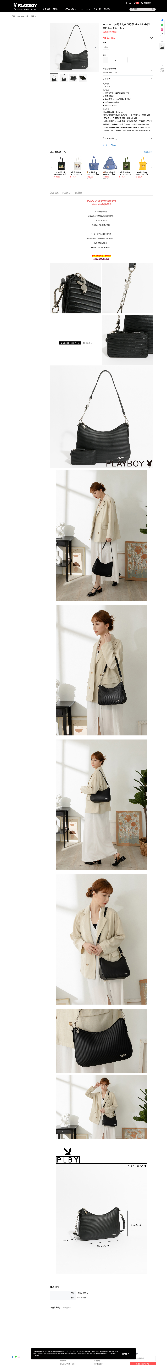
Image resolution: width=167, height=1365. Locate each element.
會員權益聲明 (98, 1364)
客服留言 (97, 1361)
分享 (107, 145)
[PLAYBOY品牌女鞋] (25, 6)
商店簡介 (63, 1361)
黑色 (106, 47)
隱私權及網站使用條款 (67, 1364)
